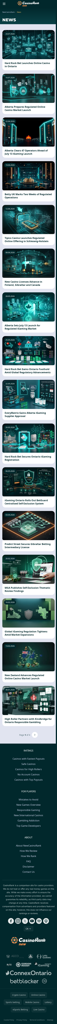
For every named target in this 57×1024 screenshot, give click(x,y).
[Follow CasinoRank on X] (25, 921)
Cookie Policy (9, 1020)
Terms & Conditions (37, 1020)
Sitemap (50, 1020)
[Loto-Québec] (44, 956)
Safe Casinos (28, 764)
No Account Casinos (29, 774)
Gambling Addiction (28, 820)
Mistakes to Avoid (28, 799)
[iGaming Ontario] (43, 964)
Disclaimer (28, 866)
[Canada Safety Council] (30, 956)
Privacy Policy (22, 1020)
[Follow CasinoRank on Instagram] (18, 921)
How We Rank (28, 856)
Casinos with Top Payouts (28, 779)
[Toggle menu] (4, 4)
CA (27, 928)
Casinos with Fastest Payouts (29, 758)
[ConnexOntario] (28, 973)
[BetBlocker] (24, 981)
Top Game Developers (28, 825)
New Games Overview (28, 804)
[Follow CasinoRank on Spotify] (39, 921)
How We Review (28, 850)
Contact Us (29, 871)
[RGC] (9, 964)
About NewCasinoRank (28, 845)
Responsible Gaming (28, 810)
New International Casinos (28, 815)
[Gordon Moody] (23, 964)
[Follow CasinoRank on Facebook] (11, 921)
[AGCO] (15, 956)
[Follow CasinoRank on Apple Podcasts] (46, 921)
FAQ (28, 861)
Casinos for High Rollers (28, 769)
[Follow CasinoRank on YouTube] (32, 921)
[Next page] (35, 735)
